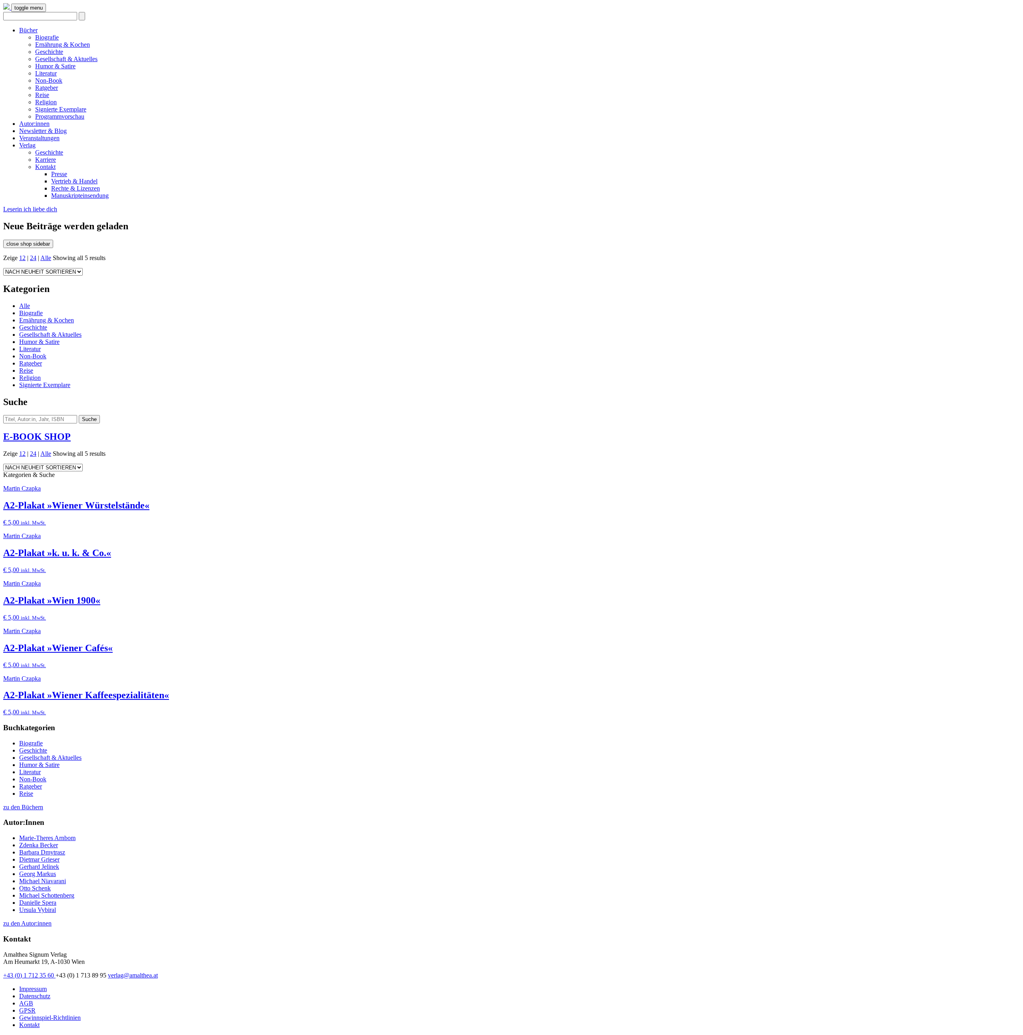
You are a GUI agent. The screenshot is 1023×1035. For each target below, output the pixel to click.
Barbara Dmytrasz (42, 852)
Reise (42, 94)
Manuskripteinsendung (80, 195)
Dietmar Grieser (39, 859)
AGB (26, 1003)
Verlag (27, 145)
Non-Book (48, 80)
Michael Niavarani (42, 881)
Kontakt (45, 166)
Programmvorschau (59, 116)
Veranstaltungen (39, 138)
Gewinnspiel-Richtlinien (50, 1017)
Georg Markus (37, 873)
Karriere (45, 159)
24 (33, 257)
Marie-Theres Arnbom (47, 837)
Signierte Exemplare (60, 109)
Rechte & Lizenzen (75, 188)
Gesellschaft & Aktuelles (66, 59)
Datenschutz (34, 996)
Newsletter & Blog (43, 130)
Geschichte (49, 51)
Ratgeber (46, 87)
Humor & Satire (55, 66)
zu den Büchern (23, 807)
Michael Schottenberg (46, 895)
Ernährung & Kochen (62, 44)
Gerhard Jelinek (39, 866)
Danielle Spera (37, 902)
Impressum (33, 988)
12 (22, 257)
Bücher (28, 30)
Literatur (46, 73)
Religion (46, 102)
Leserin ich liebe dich (30, 209)
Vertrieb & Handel (74, 181)
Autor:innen (34, 123)
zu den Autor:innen (27, 923)
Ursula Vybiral (37, 909)
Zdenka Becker (38, 845)
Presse (59, 174)
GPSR (27, 1010)
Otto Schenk (35, 888)
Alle (45, 257)
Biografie (47, 37)
